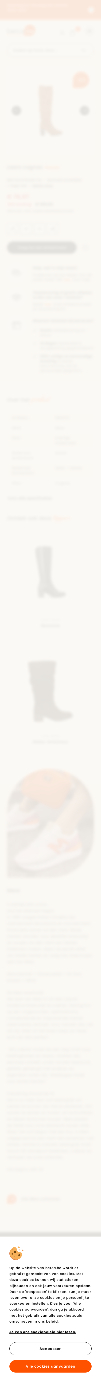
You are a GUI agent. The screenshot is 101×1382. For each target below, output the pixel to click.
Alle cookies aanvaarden (50, 1366)
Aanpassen (50, 1348)
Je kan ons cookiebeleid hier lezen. (42, 1332)
